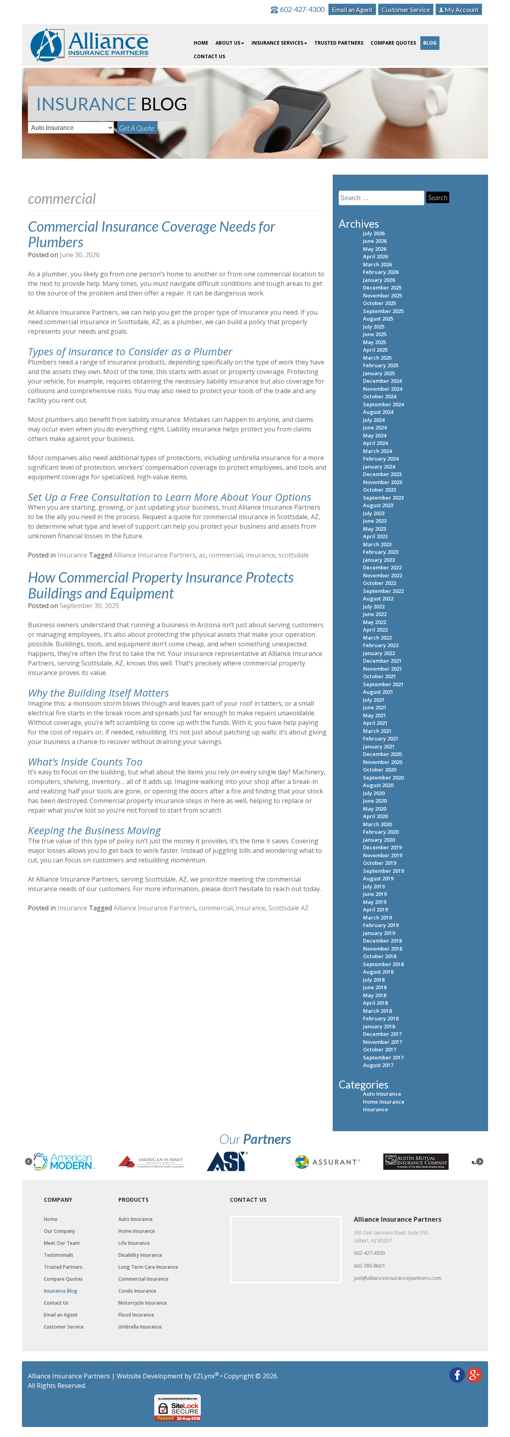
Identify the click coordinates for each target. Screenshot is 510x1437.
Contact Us (209, 56)
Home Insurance (383, 1101)
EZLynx (204, 1376)
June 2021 (374, 707)
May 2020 (374, 808)
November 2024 (382, 388)
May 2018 (374, 995)
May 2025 (374, 342)
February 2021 (380, 738)
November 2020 (382, 762)
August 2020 (378, 785)
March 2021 (377, 730)
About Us (228, 42)
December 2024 (382, 380)
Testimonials (58, 1255)
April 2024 (375, 443)
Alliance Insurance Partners (155, 555)
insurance (260, 555)
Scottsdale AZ (289, 908)
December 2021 (382, 660)
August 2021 (378, 691)
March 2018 (377, 1010)
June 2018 (374, 987)
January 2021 (379, 746)
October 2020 (379, 769)
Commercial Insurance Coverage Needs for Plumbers (151, 234)
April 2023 (375, 536)
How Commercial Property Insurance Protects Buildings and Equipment (161, 585)
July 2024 (373, 419)
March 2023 (377, 544)
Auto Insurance (382, 1093)
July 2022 (373, 606)
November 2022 (382, 575)
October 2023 (379, 489)
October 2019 (379, 862)
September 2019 (383, 870)
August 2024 (378, 411)
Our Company (59, 1231)
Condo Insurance (137, 1291)
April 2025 (375, 349)
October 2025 (379, 303)
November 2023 (382, 482)
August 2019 (378, 878)
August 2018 (378, 971)
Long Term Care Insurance (148, 1267)
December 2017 (382, 1033)
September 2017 (383, 1057)
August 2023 (378, 505)
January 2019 (379, 933)
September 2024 (383, 404)
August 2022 (378, 598)
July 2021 (373, 699)
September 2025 (383, 311)
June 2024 (374, 427)
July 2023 (373, 513)
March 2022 (377, 637)
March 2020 (377, 824)
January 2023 (379, 559)
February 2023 (380, 551)
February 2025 (380, 365)
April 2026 (375, 256)
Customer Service (406, 9)
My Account (461, 9)
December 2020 (382, 754)
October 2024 (379, 396)
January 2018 (379, 1026)
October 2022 (379, 583)
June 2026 (374, 240)
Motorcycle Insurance (142, 1303)
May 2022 (374, 622)
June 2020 (374, 800)
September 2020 (383, 777)
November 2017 (382, 1041)
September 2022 (383, 590)
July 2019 (373, 886)
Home (201, 42)
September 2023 (383, 497)
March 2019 (377, 917)
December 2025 (382, 287)
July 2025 (373, 326)
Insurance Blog (60, 1291)
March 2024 (377, 451)
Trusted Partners (338, 42)
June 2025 (374, 334)
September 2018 (383, 964)
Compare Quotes (393, 42)
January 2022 (379, 653)
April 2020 (375, 816)
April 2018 (375, 1002)
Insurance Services (277, 42)
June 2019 (374, 894)
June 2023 (374, 520)
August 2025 (378, 318)
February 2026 (380, 272)
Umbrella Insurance (140, 1327)
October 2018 (379, 956)
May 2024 (374, 435)
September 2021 (383, 684)
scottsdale (294, 555)
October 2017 (379, 1049)
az (202, 555)
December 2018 (382, 940)
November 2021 (382, 668)
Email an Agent (352, 9)
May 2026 (374, 248)
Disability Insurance (140, 1255)
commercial (226, 555)
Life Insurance (134, 1243)
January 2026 (379, 279)
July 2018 (373, 979)
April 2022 (375, 629)
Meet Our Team (62, 1243)
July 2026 (373, 233)
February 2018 (380, 1018)
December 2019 (382, 847)
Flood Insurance (136, 1315)
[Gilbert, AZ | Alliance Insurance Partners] (89, 44)
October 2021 (379, 676)
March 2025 (377, 357)
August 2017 (378, 1065)
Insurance (72, 555)
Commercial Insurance (143, 1279)
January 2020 (379, 839)
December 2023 (382, 474)
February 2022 (380, 645)
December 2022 (382, 567)
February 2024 (380, 458)
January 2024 (379, 466)
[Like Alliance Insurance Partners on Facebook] (457, 1374)
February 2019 (380, 925)
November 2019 (382, 855)
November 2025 (382, 295)
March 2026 (377, 264)
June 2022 (374, 614)
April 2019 (375, 909)
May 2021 (374, 715)
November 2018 (382, 948)
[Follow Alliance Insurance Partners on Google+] (474, 1374)
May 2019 (374, 902)
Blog (430, 42)
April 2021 (375, 722)
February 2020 (380, 831)
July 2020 (373, 793)
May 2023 (374, 528)
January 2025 (379, 373)
